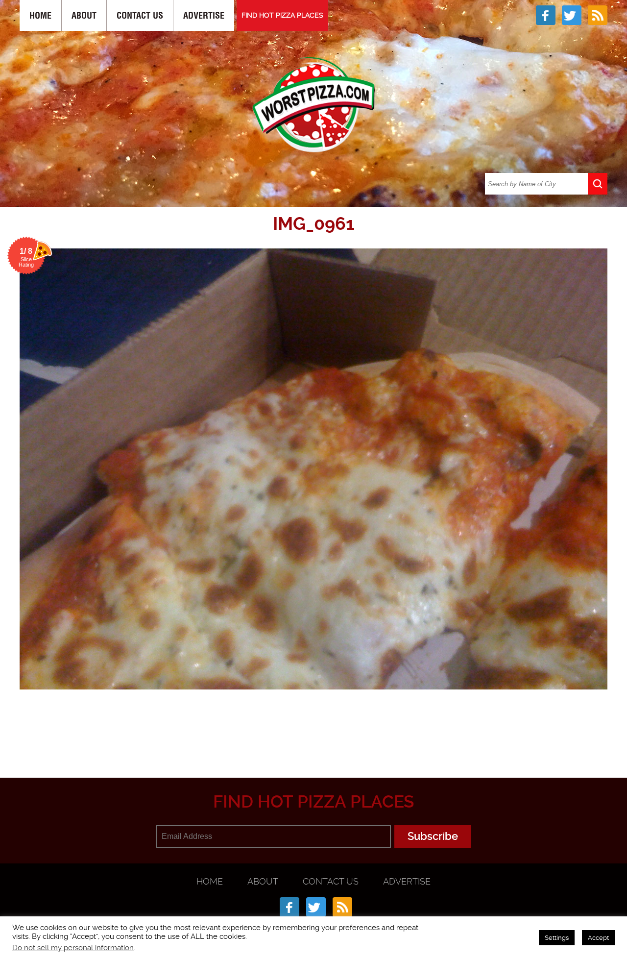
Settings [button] (557, 937)
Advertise (203, 15)
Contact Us (140, 15)
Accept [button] (598, 937)
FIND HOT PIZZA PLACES (282, 15)
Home (40, 15)
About (84, 15)
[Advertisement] (313, 730)
